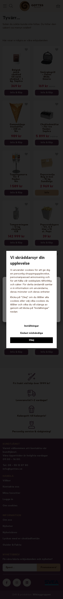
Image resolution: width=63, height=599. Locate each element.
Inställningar (31, 326)
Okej (31, 340)
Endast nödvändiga (31, 333)
